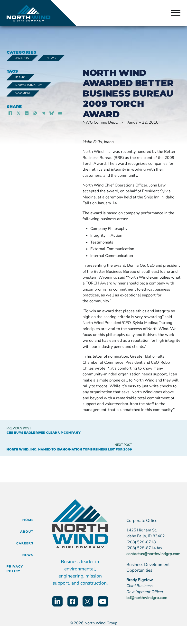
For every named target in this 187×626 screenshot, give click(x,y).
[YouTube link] (103, 601)
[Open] (175, 13)
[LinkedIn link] (57, 601)
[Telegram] (43, 113)
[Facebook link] (72, 601)
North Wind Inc (28, 85)
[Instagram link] (88, 601)
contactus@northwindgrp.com (153, 554)
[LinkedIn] (26, 113)
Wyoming (23, 93)
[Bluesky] (51, 113)
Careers (25, 543)
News (51, 58)
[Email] (60, 113)
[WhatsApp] (35, 113)
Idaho (20, 77)
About (27, 531)
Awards (22, 58)
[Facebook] (10, 113)
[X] (18, 113)
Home (28, 520)
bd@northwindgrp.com (146, 597)
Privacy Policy (15, 568)
